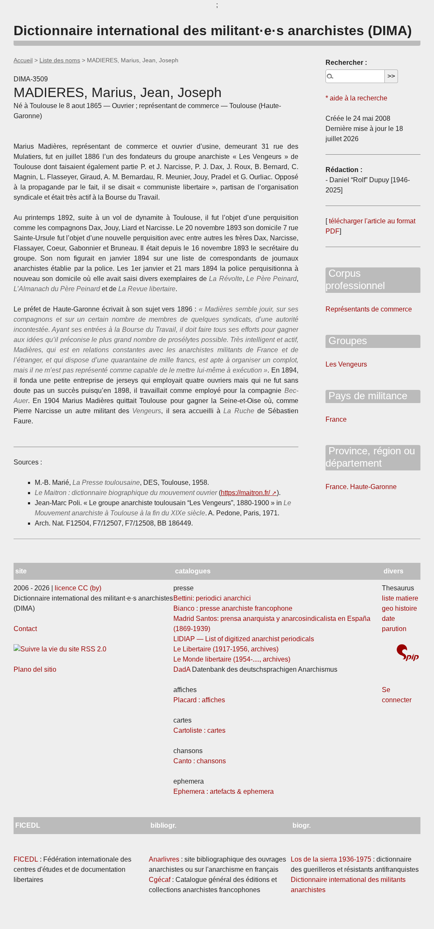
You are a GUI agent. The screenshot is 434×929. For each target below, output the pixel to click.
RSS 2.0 (92, 649)
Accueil (23, 60)
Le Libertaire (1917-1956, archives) (225, 649)
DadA (181, 669)
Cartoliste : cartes (199, 730)
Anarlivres (164, 859)
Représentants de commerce (369, 309)
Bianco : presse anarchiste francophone (232, 608)
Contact (25, 628)
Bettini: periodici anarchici (212, 598)
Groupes (346, 340)
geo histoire (399, 608)
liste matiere (400, 598)
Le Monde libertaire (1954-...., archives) (231, 659)
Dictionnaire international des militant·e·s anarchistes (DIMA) (213, 30)
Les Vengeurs (346, 364)
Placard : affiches (199, 700)
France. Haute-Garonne (361, 486)
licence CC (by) (78, 588)
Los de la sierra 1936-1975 (331, 859)
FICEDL (26, 859)
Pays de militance (366, 395)
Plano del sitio (35, 669)
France (336, 419)
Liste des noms (59, 60)
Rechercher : (346, 62)
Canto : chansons (199, 761)
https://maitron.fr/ (245, 492)
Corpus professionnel (355, 279)
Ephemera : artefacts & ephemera (223, 791)
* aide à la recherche (356, 98)
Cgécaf (159, 879)
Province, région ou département (370, 457)
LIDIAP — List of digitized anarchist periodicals (243, 639)
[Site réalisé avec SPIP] (407, 653)
